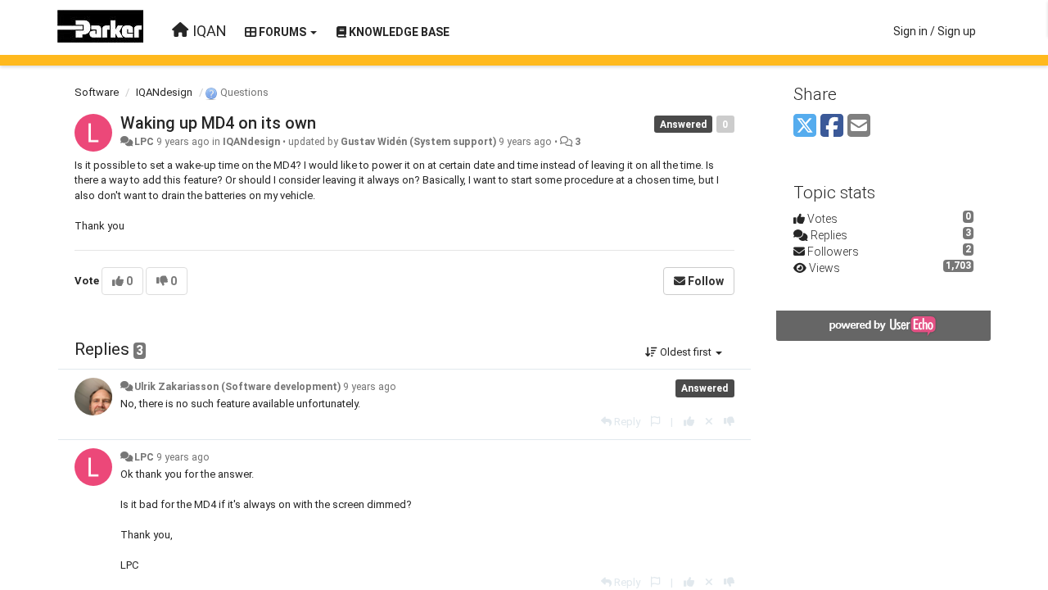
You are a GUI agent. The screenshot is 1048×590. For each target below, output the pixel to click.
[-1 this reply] (729, 421)
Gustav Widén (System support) (418, 142)
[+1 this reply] (689, 421)
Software (97, 92)
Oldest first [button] (685, 352)
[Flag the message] (655, 421)
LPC (144, 142)
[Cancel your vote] (709, 421)
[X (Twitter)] (804, 126)
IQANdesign (164, 92)
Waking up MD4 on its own (218, 123)
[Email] (858, 126)
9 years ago (369, 387)
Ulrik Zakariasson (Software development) (237, 387)
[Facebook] (831, 126)
